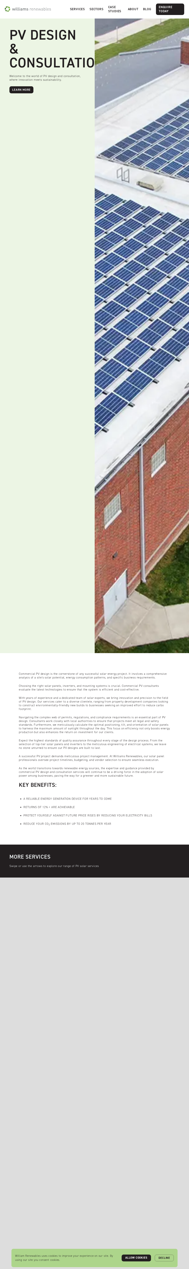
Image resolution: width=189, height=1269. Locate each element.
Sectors (97, 9)
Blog (147, 9)
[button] (77, 9)
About (133, 9)
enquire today (165, 9)
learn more (21, 90)
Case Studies (114, 9)
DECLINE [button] (164, 1258)
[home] (28, 9)
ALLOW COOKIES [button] (136, 1258)
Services (77, 9)
